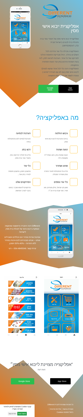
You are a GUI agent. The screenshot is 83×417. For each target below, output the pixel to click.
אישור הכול (22, 414)
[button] (50, 339)
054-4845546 (20, 248)
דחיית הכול (12, 414)
